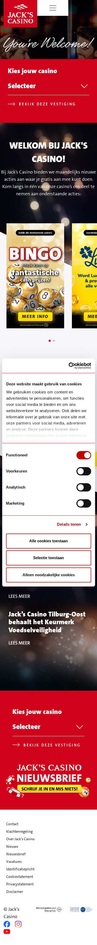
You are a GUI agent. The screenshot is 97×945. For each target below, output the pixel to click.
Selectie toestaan (48, 557)
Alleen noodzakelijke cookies (49, 575)
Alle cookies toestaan (48, 541)
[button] (50, 341)
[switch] (83, 471)
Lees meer (19, 596)
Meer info (35, 316)
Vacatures (14, 861)
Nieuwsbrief (16, 854)
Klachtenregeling (19, 831)
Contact (12, 824)
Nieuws (12, 846)
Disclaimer (14, 891)
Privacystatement (20, 884)
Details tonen (69, 524)
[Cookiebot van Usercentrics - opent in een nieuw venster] (69, 365)
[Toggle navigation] (53, 7)
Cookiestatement (19, 876)
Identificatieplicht (20, 869)
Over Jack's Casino (20, 839)
